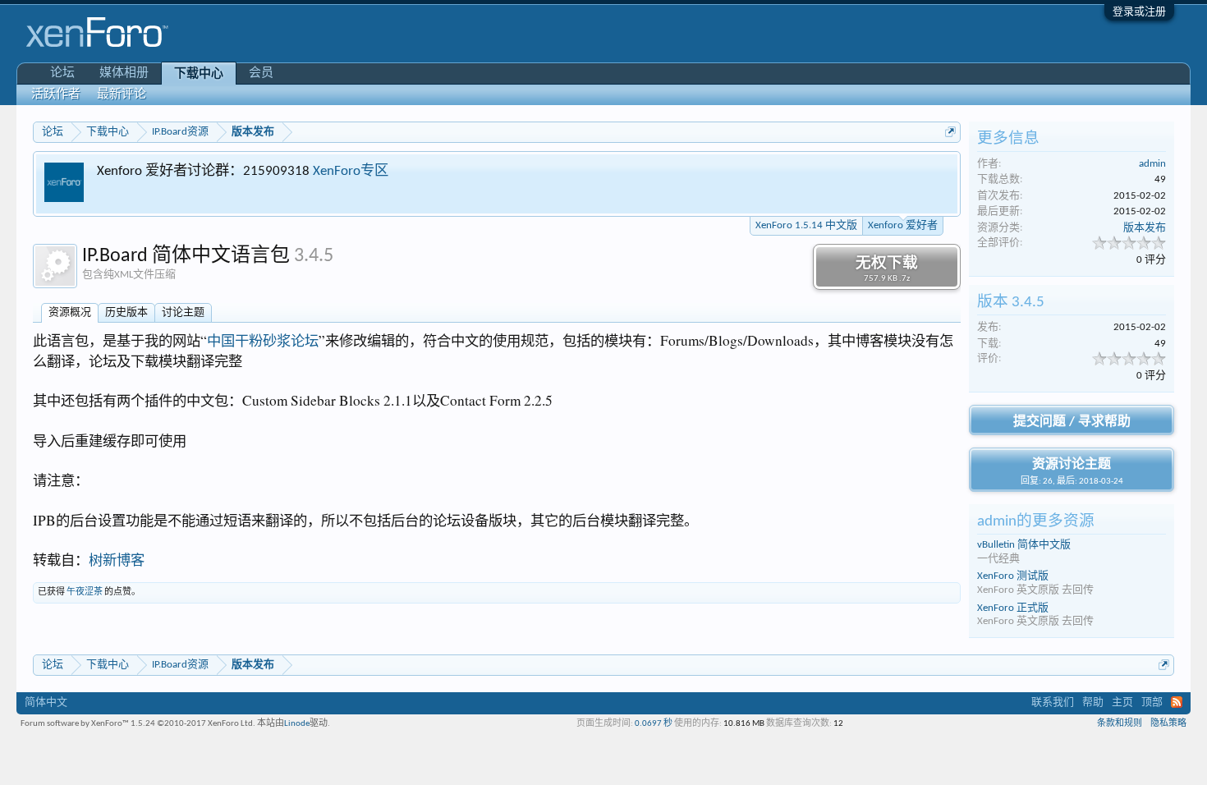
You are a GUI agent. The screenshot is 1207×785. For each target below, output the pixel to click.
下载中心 (198, 74)
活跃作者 (55, 95)
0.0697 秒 (653, 723)
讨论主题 (183, 312)
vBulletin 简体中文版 (1024, 544)
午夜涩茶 (85, 592)
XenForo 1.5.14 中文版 (806, 225)
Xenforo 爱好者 (903, 225)
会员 (261, 73)
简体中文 (46, 702)
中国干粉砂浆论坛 (263, 340)
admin (1152, 163)
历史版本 (126, 312)
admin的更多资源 (1036, 522)
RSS (1176, 702)
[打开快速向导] (950, 131)
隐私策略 (1168, 723)
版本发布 (1144, 228)
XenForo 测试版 (1013, 576)
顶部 (1152, 702)
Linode (297, 723)
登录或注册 (1139, 12)
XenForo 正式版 (1013, 608)
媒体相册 (124, 73)
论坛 (62, 73)
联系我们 (1052, 702)
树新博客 (117, 559)
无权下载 (887, 269)
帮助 (1093, 702)
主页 (1122, 702)
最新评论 (121, 95)
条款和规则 (1119, 723)
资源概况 (69, 312)
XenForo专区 (350, 171)
